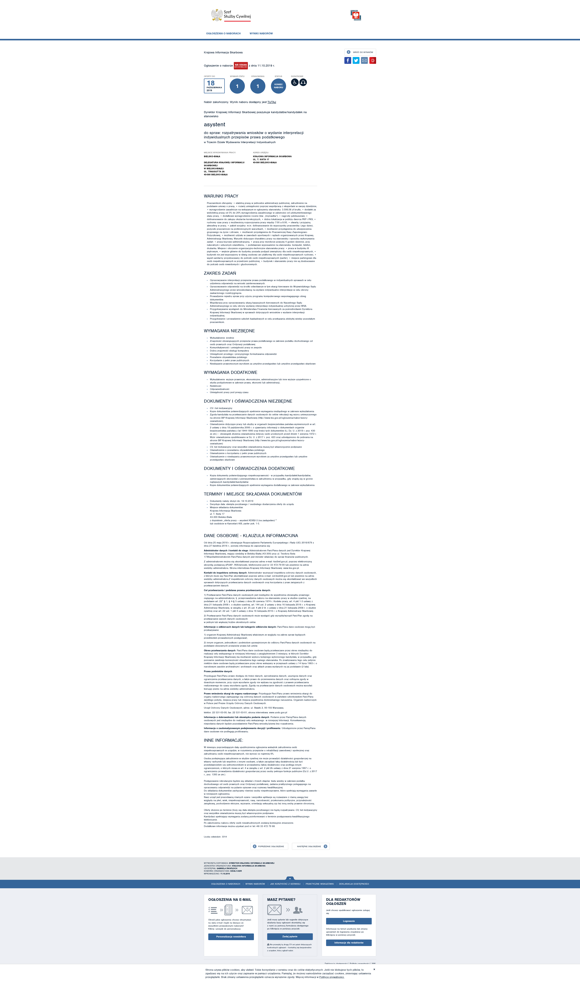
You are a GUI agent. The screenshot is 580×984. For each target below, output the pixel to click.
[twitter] (356, 60)
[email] (364, 60)
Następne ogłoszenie (309, 846)
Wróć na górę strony (290, 878)
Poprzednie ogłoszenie (271, 846)
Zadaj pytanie (289, 936)
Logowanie (349, 921)
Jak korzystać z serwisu (285, 884)
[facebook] (347, 60)
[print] (372, 60)
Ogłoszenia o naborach (223, 33)
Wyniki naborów (261, 33)
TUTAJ (271, 102)
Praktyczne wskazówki (320, 884)
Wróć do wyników (363, 52)
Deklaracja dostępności (354, 884)
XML (374, 963)
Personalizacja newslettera (231, 936)
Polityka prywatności (360, 963)
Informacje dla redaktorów (348, 942)
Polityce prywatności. (331, 977)
